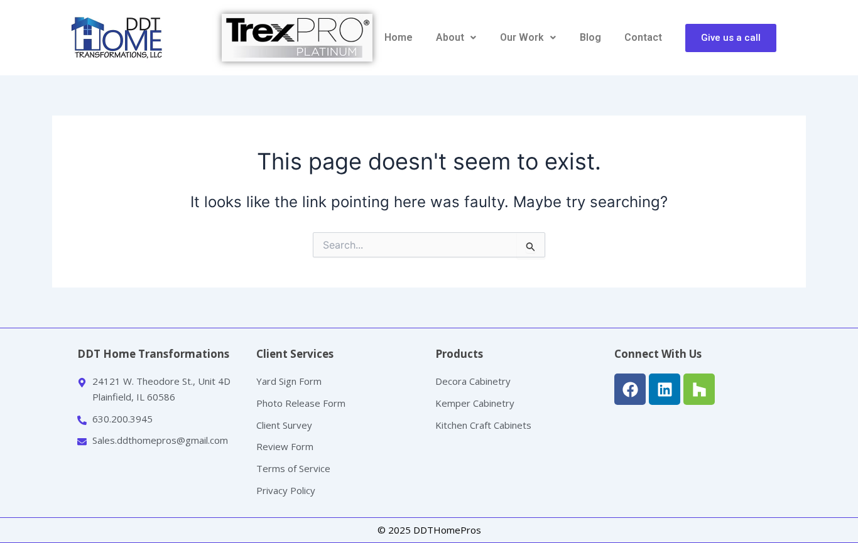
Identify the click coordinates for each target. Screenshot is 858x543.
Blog (590, 37)
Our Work (522, 37)
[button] (457, 37)
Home (398, 37)
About (450, 37)
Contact (643, 37)
